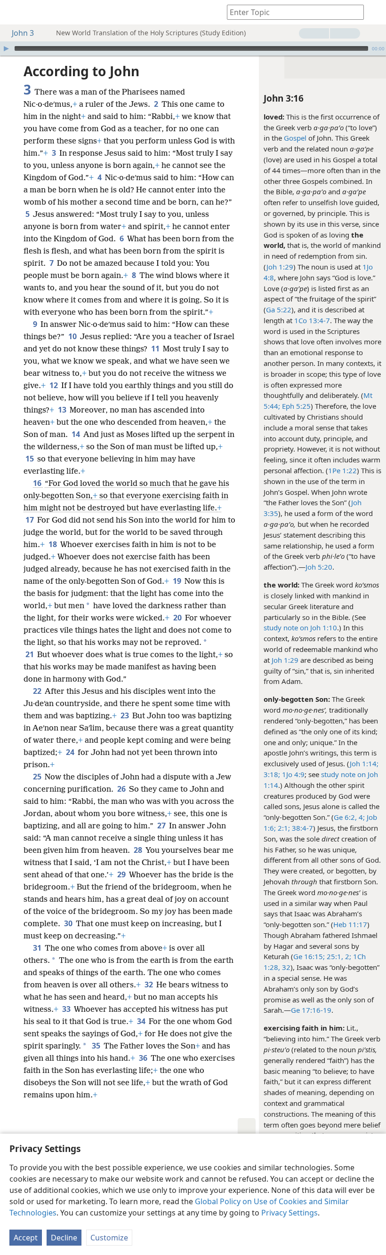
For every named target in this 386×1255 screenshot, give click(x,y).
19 (178, 581)
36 (144, 1058)
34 (142, 1021)
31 (38, 948)
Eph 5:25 (295, 406)
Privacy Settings (289, 1212)
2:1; (283, 828)
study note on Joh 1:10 (300, 627)
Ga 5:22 (278, 309)
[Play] (6, 48)
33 (67, 1009)
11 (156, 348)
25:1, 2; (338, 956)
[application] (193, 48)
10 (73, 336)
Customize (109, 1237)
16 (38, 483)
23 (125, 715)
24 (71, 752)
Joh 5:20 (319, 567)
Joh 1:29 (279, 266)
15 (30, 458)
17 (30, 520)
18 (53, 544)
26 (122, 789)
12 (54, 385)
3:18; (272, 774)
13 (63, 410)
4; (361, 817)
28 (139, 850)
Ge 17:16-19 (311, 1010)
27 (162, 825)
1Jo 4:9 (292, 774)
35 (97, 1046)
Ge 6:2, (345, 817)
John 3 (23, 33)
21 (30, 654)
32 (285, 967)
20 (178, 617)
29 (122, 874)
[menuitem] (14, 12)
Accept (26, 1237)
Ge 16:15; (309, 956)
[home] (14, 12)
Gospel (295, 138)
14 (76, 434)
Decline (64, 1237)
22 (38, 691)
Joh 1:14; (364, 763)
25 (38, 776)
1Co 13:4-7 (312, 320)
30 (69, 923)
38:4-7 (301, 828)
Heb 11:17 (350, 924)
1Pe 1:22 (342, 470)
